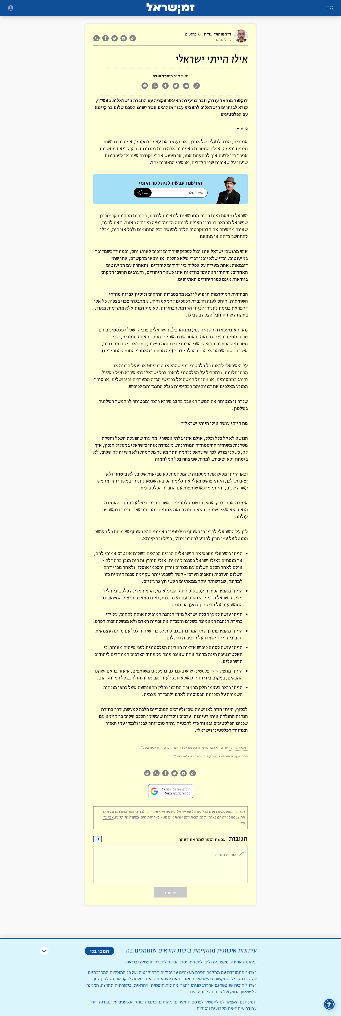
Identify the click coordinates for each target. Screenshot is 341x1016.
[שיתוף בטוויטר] (114, 38)
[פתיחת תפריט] (10, 8)
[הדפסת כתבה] (144, 86)
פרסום (170, 893)
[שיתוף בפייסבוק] (105, 38)
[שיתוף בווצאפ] (97, 38)
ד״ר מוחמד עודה (218, 34)
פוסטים (190, 34)
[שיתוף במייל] (123, 38)
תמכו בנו (99, 950)
